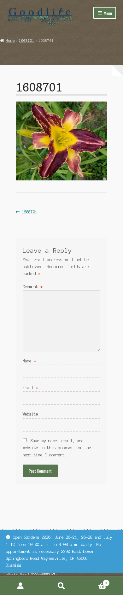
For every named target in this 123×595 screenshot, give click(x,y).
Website (30, 414)
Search (61, 586)
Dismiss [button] (13, 565)
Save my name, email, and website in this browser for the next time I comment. (57, 448)
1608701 (26, 40)
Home (10, 40)
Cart (94, 581)
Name (29, 361)
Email (30, 388)
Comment (33, 287)
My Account (20, 586)
